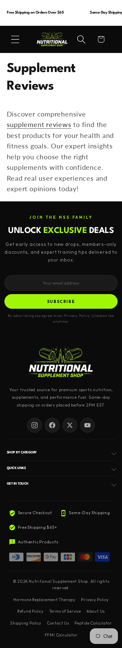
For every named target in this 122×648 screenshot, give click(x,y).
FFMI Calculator (61, 635)
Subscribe (61, 301)
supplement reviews (39, 124)
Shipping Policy (25, 623)
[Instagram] (34, 425)
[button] (15, 39)
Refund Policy (30, 611)
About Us (95, 611)
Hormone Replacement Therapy (44, 599)
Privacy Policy (95, 599)
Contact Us (58, 623)
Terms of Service (65, 611)
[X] (69, 425)
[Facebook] (52, 425)
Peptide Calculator (93, 623)
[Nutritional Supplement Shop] (61, 362)
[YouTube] (87, 425)
